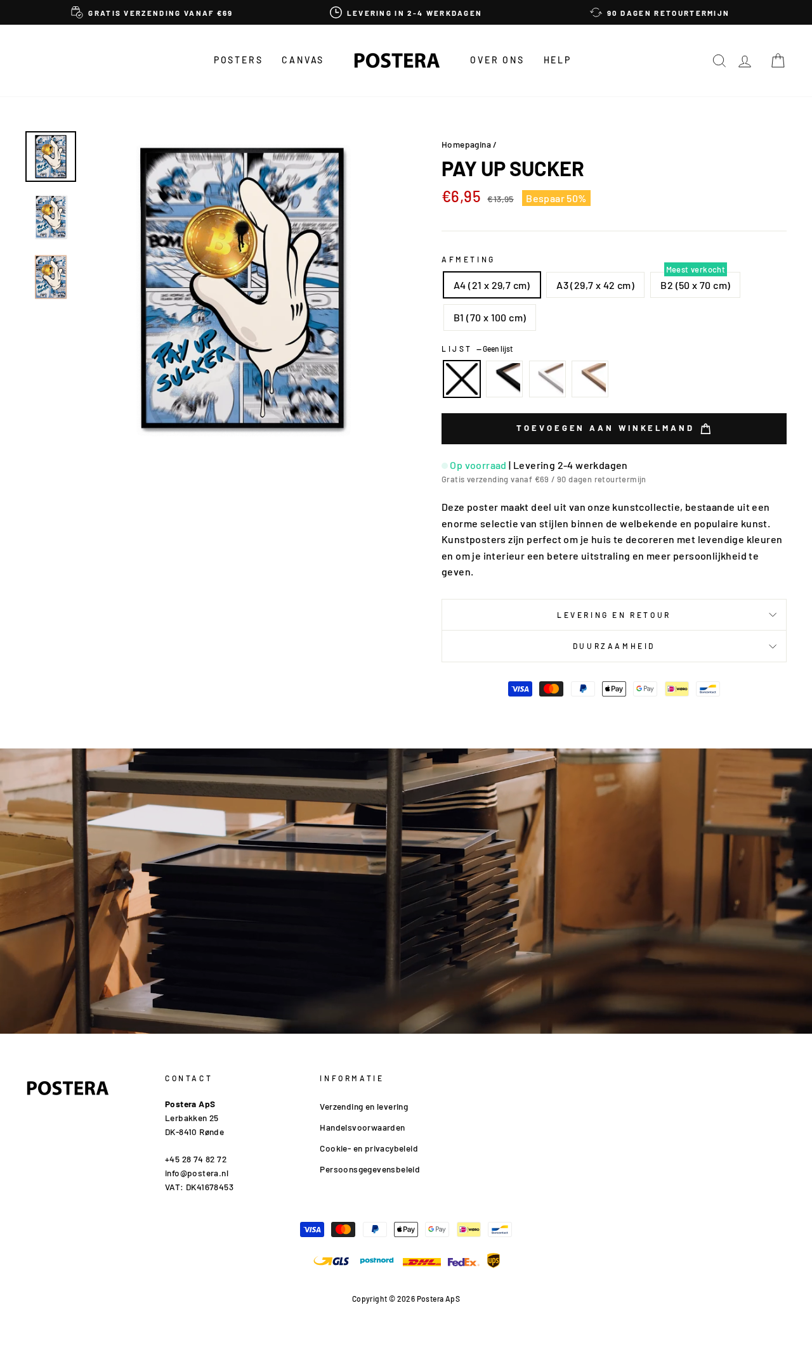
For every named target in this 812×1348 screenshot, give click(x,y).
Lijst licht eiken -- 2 (590, 379)
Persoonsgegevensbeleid (370, 1169)
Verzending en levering (364, 1106)
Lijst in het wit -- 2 (547, 379)
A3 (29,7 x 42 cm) (595, 285)
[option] (152, 12)
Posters (238, 60)
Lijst (477, 348)
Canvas (303, 60)
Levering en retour (614, 614)
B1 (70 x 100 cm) (490, 317)
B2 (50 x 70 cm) (695, 285)
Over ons (497, 60)
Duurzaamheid (614, 645)
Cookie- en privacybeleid (369, 1148)
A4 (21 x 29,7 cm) (492, 285)
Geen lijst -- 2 (462, 379)
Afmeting (468, 259)
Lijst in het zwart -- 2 (504, 379)
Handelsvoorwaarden (362, 1127)
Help (558, 60)
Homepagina (466, 144)
